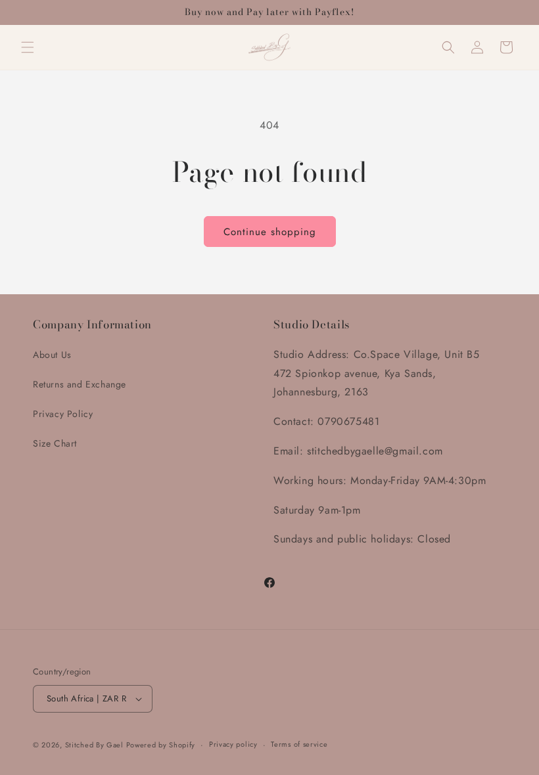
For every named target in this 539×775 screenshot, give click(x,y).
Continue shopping (269, 232)
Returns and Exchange (79, 384)
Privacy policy (233, 744)
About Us (52, 354)
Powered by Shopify (161, 745)
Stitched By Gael (95, 745)
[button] (27, 47)
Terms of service (299, 744)
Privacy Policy (63, 413)
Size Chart (55, 443)
